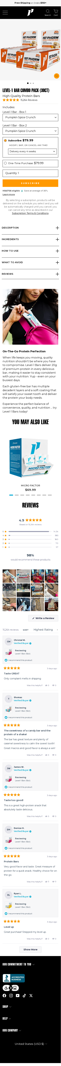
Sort (26, 630)
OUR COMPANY (10, 1030)
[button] (28, 83)
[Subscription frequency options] (30, 151)
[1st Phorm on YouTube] (17, 996)
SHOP (5, 1007)
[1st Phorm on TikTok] (24, 996)
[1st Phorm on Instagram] (11, 996)
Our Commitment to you (17, 964)
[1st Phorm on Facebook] (4, 996)
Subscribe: (20, 140)
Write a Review (46, 619)
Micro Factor (30, 485)
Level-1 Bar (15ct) (22, 653)
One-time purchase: (25, 163)
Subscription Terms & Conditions (30, 213)
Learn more (9, 194)
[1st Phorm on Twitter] (31, 996)
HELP (5, 1018)
